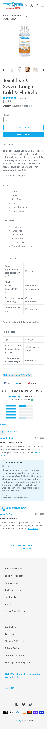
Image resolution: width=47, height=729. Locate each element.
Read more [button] (33, 528)
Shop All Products (14, 575)
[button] (10, 97)
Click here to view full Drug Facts (17, 375)
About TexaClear (13, 568)
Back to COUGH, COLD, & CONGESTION (25, 547)
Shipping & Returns (14, 641)
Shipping (7, 105)
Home (6, 15)
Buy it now (23, 134)
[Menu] (42, 5)
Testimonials (11, 597)
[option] (12, 70)
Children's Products (15, 590)
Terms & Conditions (15, 655)
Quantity (7, 115)
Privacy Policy (12, 648)
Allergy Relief (11, 582)
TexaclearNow (27, 720)
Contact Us (10, 626)
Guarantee (10, 634)
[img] (6, 438)
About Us (9, 604)
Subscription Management (18, 662)
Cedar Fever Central (15, 611)
